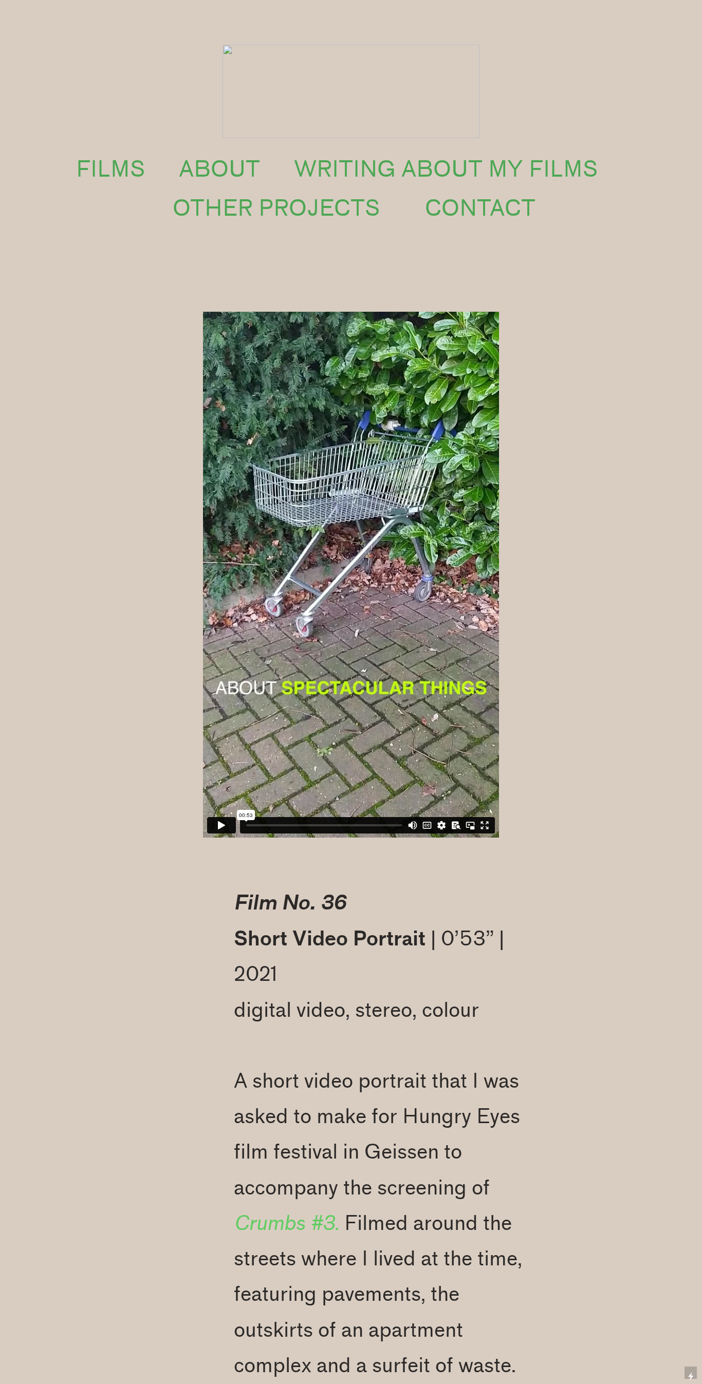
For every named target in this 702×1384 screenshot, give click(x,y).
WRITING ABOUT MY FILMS (446, 169)
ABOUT (219, 169)
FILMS (110, 169)
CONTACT (480, 208)
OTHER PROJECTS (276, 208)
